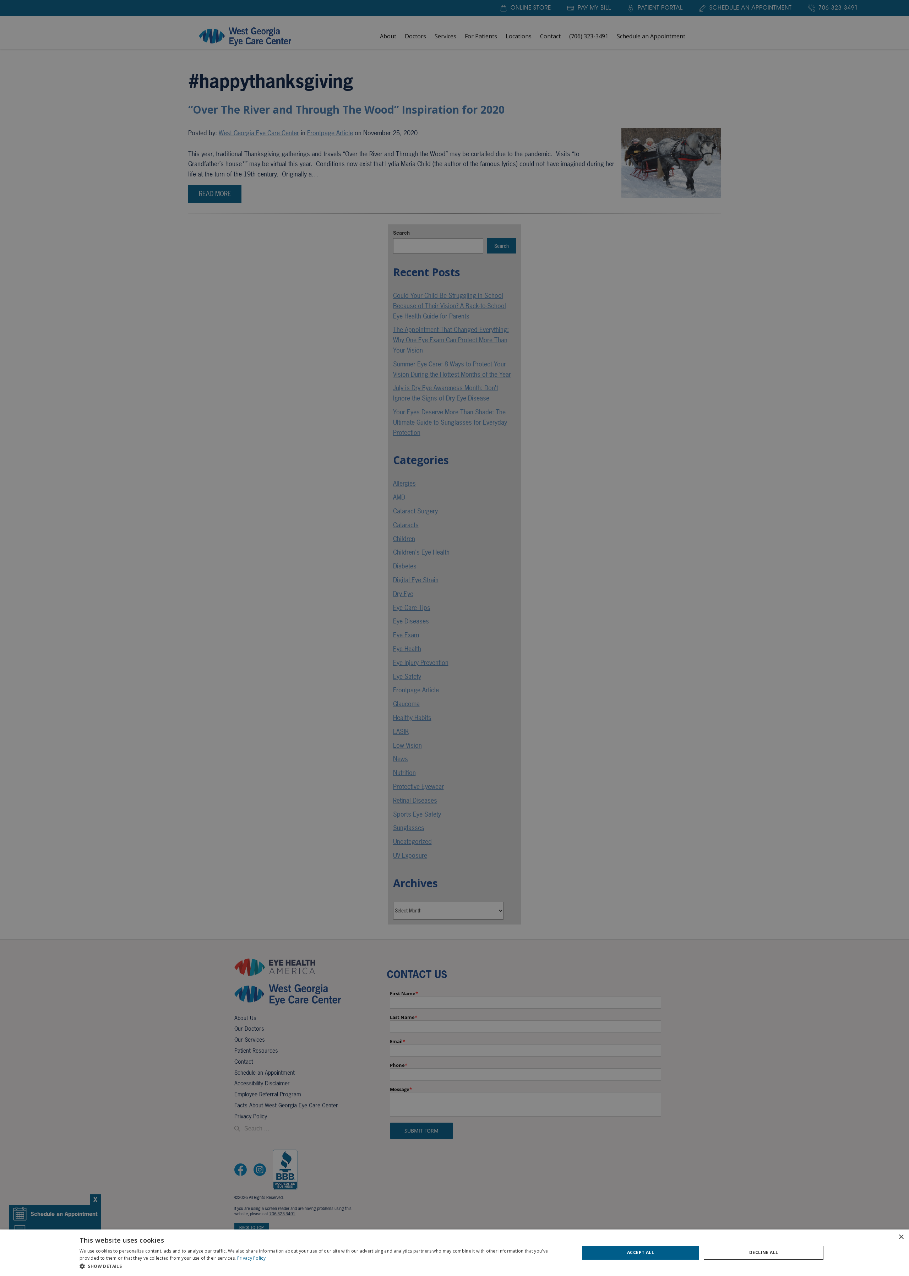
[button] (322, 1266)
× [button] (901, 1237)
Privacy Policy (251, 1258)
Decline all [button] (763, 1252)
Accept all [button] (640, 1252)
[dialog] (454, 1252)
